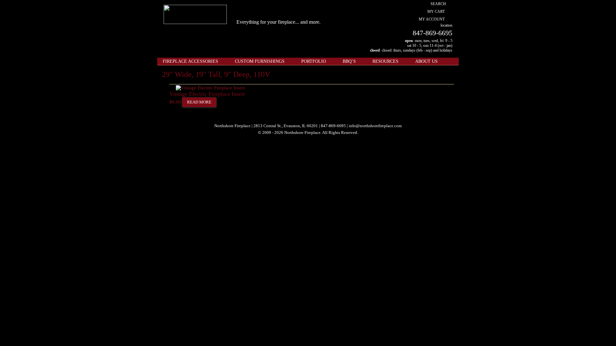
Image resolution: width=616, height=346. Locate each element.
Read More (199, 102)
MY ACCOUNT (432, 19)
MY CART (436, 11)
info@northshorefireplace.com (375, 125)
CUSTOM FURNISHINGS (260, 61)
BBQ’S (349, 61)
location (446, 25)
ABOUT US (426, 61)
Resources (385, 61)
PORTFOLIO (313, 61)
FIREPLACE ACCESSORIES (190, 61)
